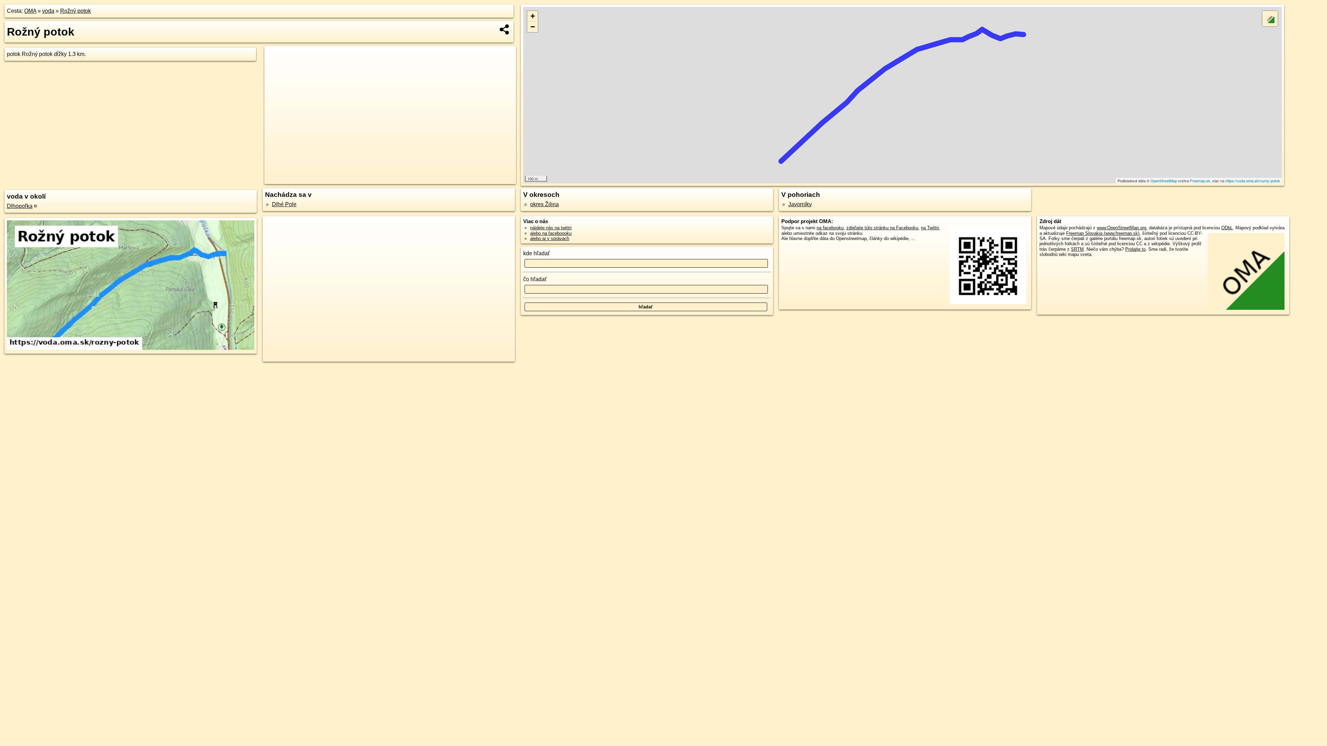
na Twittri (930, 227)
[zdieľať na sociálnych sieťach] (505, 29)
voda (48, 11)
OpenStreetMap (1163, 180)
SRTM (1077, 249)
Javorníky (800, 204)
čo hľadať (535, 279)
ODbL (1227, 227)
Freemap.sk (1200, 180)
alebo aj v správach (549, 238)
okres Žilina (544, 204)
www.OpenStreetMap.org (1121, 227)
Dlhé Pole (284, 204)
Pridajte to (1135, 249)
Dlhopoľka (19, 206)
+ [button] (532, 16)
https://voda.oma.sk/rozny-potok (1252, 180)
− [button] (532, 26)
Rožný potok (75, 11)
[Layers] (1270, 18)
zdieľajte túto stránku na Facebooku (882, 227)
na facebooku (830, 227)
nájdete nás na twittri (551, 227)
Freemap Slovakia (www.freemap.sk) (1102, 233)
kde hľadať (536, 253)
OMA (30, 11)
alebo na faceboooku (551, 233)
